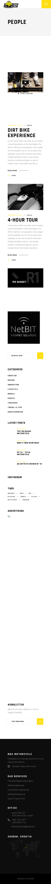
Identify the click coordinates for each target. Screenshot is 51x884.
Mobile (11, 394)
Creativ (23, 496)
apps (21, 493)
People (29, 125)
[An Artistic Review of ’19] (12, 463)
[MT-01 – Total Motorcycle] (12, 452)
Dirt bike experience (22, 133)
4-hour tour (23, 220)
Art (30, 493)
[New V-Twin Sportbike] (12, 442)
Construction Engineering (18, 790)
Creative (12, 375)
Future (34, 496)
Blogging (11, 496)
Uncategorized (15, 412)
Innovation (13, 384)
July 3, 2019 (21, 429)
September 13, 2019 (15, 125)
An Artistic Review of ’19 (29, 463)
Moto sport (12, 500)
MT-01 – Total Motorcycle (24, 453)
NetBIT (32, 878)
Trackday (13, 403)
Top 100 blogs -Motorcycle (24, 432)
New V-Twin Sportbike (28, 442)
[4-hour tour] (25, 197)
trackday (26, 500)
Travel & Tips (15, 407)
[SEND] (40, 721)
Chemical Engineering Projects (20, 781)
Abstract (11, 493)
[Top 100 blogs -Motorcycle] (12, 431)
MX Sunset (19, 282)
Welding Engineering (16, 794)
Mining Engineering (16, 785)
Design (11, 380)
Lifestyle (13, 389)
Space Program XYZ (16, 798)
